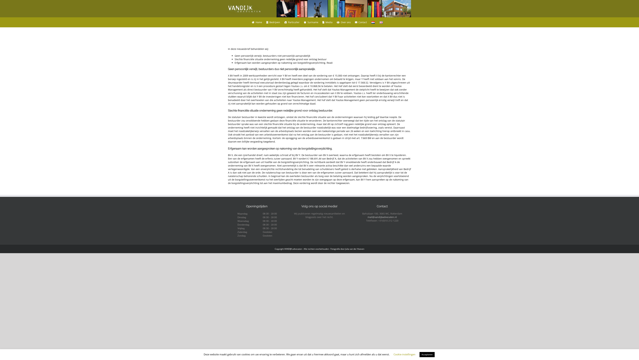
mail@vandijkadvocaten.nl (382, 217)
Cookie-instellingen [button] (404, 354)
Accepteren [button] (427, 354)
